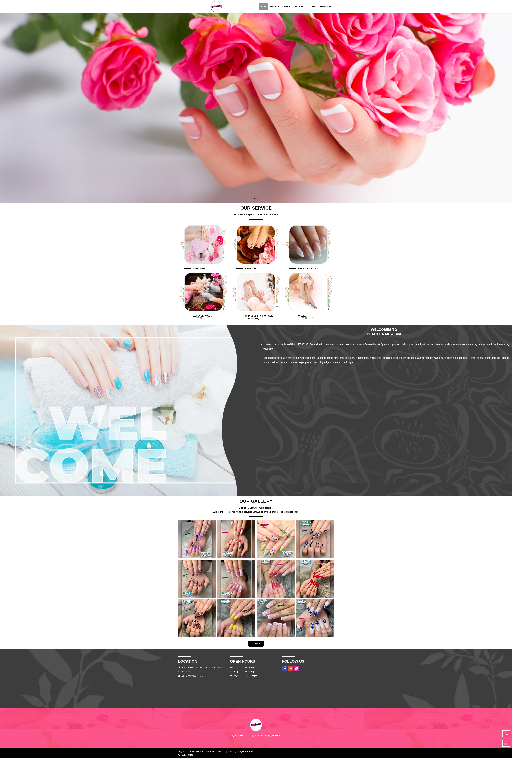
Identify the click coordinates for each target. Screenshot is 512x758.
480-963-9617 (187, 672)
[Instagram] (296, 668)
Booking (299, 6)
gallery (311, 6)
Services (287, 6)
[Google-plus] (290, 668)
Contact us (325, 6)
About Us (274, 6)
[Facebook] (284, 668)
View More (256, 643)
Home (263, 6)
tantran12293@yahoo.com (192, 676)
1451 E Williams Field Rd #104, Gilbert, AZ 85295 (202, 667)
